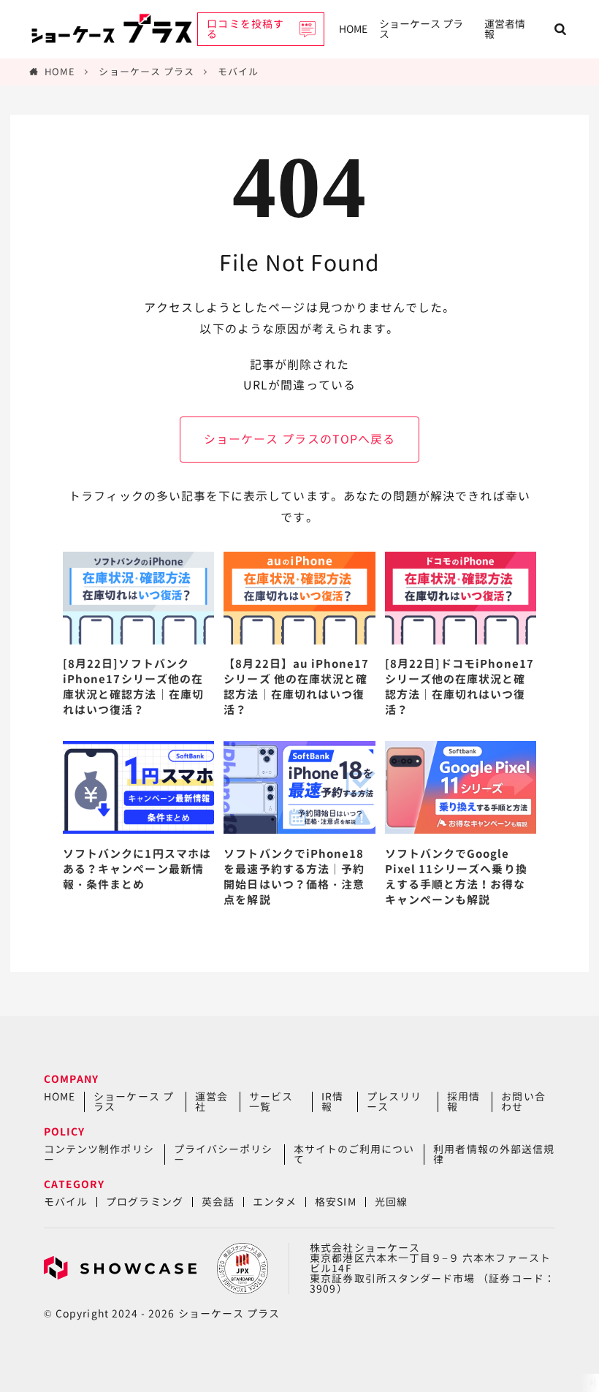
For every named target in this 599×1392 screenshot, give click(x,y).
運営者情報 (504, 29)
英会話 (218, 1202)
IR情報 (332, 1101)
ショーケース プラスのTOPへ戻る (299, 439)
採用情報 (463, 1101)
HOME (353, 29)
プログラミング (144, 1202)
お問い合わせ (523, 1101)
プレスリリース (394, 1101)
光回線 (391, 1202)
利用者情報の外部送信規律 (493, 1154)
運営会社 (211, 1101)
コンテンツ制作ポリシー (99, 1154)
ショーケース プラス (421, 29)
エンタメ (275, 1202)
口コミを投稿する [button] (245, 29)
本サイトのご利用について (354, 1154)
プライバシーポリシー (223, 1154)
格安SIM (335, 1202)
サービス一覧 (271, 1101)
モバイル (238, 71)
